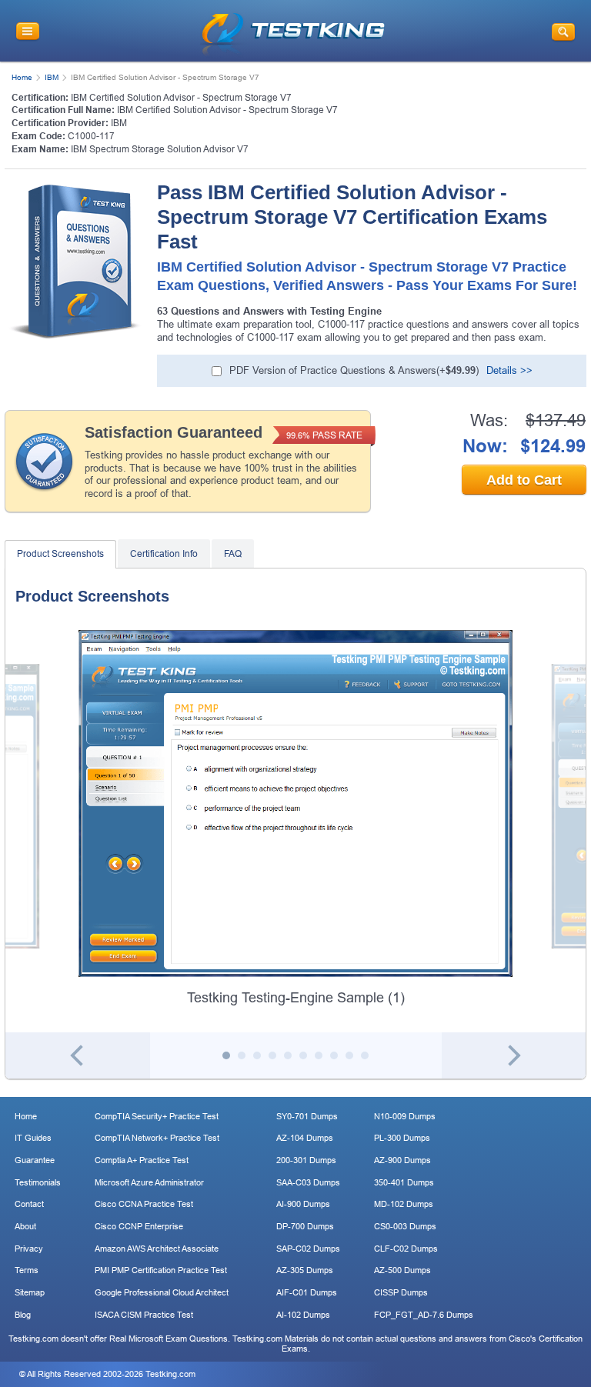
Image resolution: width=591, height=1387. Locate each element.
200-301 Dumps (306, 1160)
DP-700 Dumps (305, 1226)
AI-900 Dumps (303, 1204)
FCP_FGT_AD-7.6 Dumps (423, 1314)
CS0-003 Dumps (405, 1226)
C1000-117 (91, 136)
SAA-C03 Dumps (308, 1182)
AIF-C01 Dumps (306, 1292)
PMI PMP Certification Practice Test (161, 1270)
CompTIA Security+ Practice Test (157, 1116)
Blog (23, 1314)
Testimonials (38, 1182)
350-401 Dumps (404, 1182)
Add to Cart (524, 480)
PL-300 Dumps (402, 1137)
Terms (26, 1270)
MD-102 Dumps (403, 1204)
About (25, 1226)
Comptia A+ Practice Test (142, 1160)
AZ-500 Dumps (402, 1270)
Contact (29, 1204)
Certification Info (164, 553)
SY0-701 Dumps (307, 1116)
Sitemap (30, 1292)
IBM (51, 77)
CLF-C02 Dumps (406, 1248)
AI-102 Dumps (303, 1314)
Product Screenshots (60, 553)
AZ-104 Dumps (304, 1137)
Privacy (29, 1248)
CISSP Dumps (401, 1292)
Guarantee (35, 1160)
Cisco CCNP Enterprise (139, 1226)
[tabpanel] (295, 819)
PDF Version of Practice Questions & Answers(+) (354, 370)
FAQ (233, 553)
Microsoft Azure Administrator (149, 1182)
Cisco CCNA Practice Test (144, 1204)
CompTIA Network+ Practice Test (157, 1137)
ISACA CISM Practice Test (144, 1314)
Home (22, 77)
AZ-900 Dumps (402, 1160)
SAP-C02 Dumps (308, 1248)
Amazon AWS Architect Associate (157, 1248)
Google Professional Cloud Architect (162, 1292)
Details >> (509, 370)
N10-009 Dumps (405, 1116)
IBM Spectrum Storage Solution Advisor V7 (160, 149)
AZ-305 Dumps (304, 1270)
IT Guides (33, 1137)
